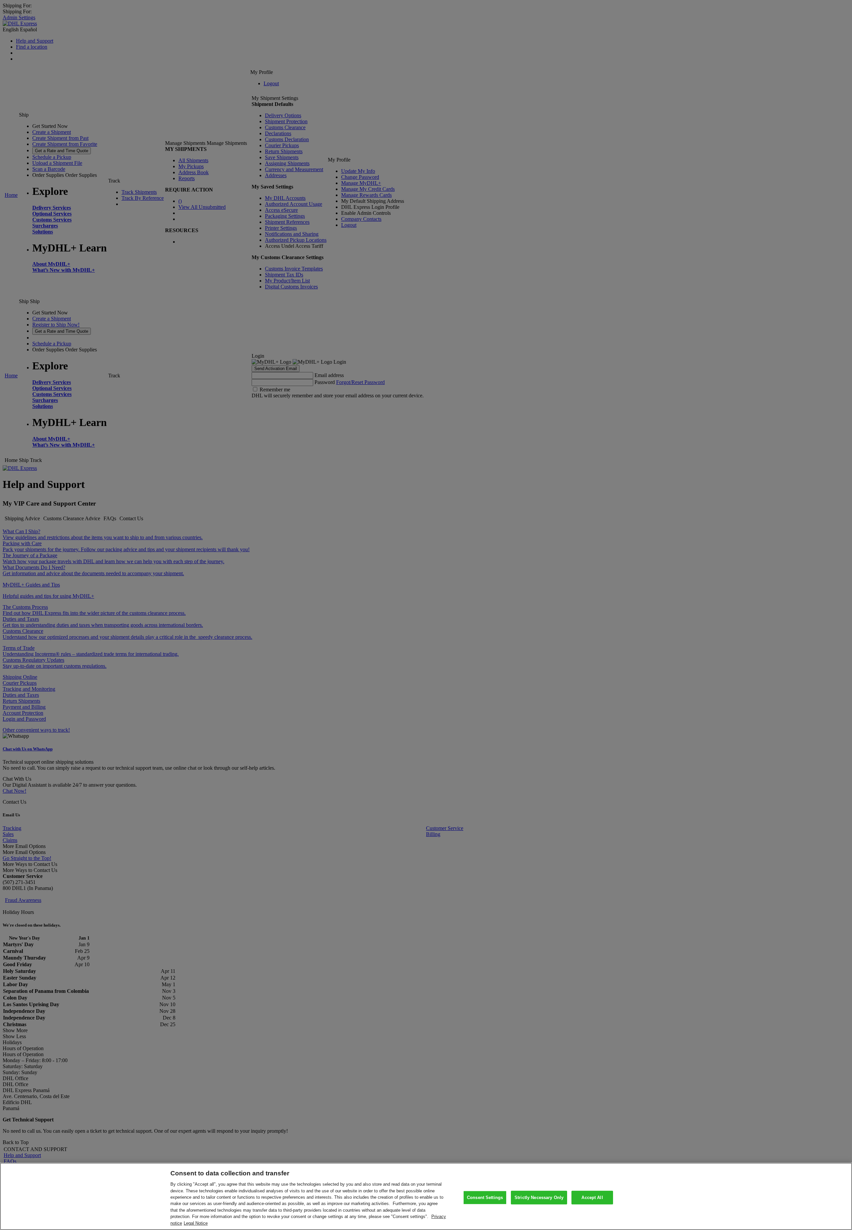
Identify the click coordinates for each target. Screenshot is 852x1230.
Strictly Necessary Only (539, 1197)
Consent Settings (485, 1197)
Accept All (592, 1197)
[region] (426, 1196)
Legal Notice (196, 1223)
